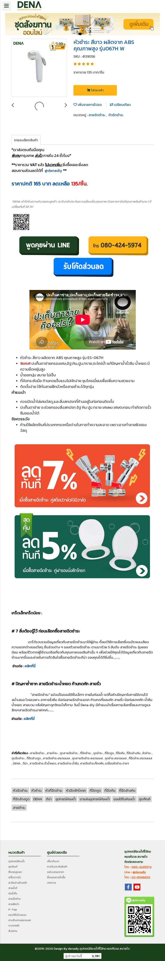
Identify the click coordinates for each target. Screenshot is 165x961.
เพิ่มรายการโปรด (89, 104)
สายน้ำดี (12, 888)
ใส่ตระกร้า (97, 90)
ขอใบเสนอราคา (55, 872)
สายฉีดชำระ (97, 114)
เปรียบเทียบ (122, 104)
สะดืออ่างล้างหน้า (17, 883)
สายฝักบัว (13, 904)
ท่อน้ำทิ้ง (12, 893)
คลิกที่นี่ (30, 665)
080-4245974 (141, 867)
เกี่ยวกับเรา (53, 861)
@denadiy (53, 170)
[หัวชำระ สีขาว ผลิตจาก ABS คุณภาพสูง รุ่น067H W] (39, 68)
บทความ (51, 883)
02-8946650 (140, 877)
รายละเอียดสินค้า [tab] (26, 140)
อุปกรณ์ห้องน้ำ (16, 861)
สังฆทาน (12, 931)
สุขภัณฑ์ (12, 867)
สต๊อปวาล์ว (14, 877)
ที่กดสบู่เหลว (15, 872)
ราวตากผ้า (14, 926)
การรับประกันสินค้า (57, 867)
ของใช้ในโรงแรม (17, 915)
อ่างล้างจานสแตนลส (19, 920)
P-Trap (12, 909)
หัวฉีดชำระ (115, 114)
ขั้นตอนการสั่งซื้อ (56, 877)
